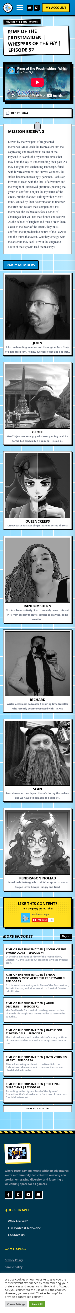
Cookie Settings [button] (16, 1304)
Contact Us (15, 1235)
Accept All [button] (37, 1304)
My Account (56, 8)
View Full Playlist (37, 1108)
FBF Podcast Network (23, 1228)
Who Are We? (16, 1221)
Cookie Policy (13, 1267)
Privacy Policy (14, 1260)
